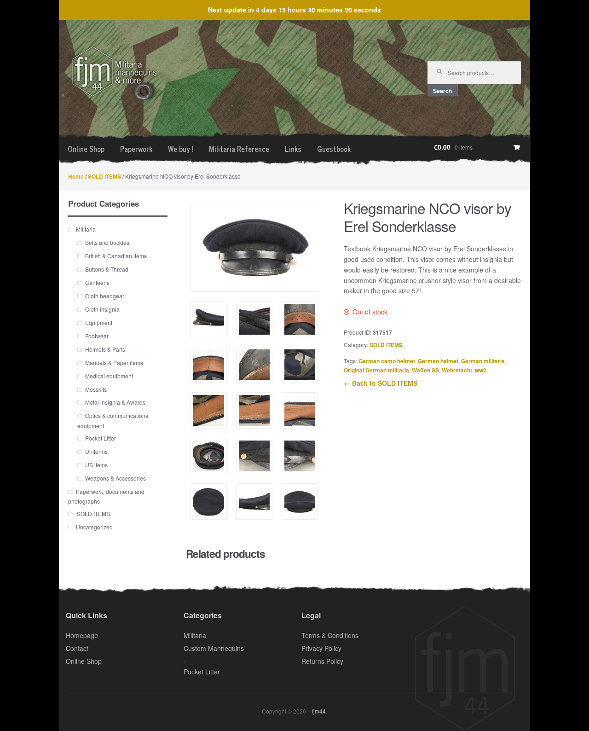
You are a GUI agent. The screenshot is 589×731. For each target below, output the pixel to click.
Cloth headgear (104, 296)
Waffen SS (425, 370)
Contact (77, 648)
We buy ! (180, 149)
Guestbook (334, 149)
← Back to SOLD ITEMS (380, 383)
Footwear (97, 336)
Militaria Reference (239, 149)
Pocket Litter (100, 438)
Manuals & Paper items (114, 362)
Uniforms (96, 451)
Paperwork (136, 149)
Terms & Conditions (329, 635)
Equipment (98, 322)
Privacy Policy (321, 648)
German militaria (483, 361)
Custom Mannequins (214, 648)
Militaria (86, 229)
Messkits (96, 389)
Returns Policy (322, 661)
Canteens (97, 282)
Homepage (82, 635)
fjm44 (319, 711)
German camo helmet (386, 361)
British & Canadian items (116, 256)
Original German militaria (376, 370)
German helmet (438, 361)
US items (96, 465)
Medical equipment (109, 376)
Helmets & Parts (105, 349)
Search (442, 91)
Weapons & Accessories (115, 478)
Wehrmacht (457, 370)
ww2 (480, 370)
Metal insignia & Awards (115, 402)
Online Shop (86, 149)
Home (76, 176)
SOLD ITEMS (104, 176)
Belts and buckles (107, 242)
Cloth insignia (102, 309)
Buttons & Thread (106, 269)
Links (293, 149)
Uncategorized (94, 527)
